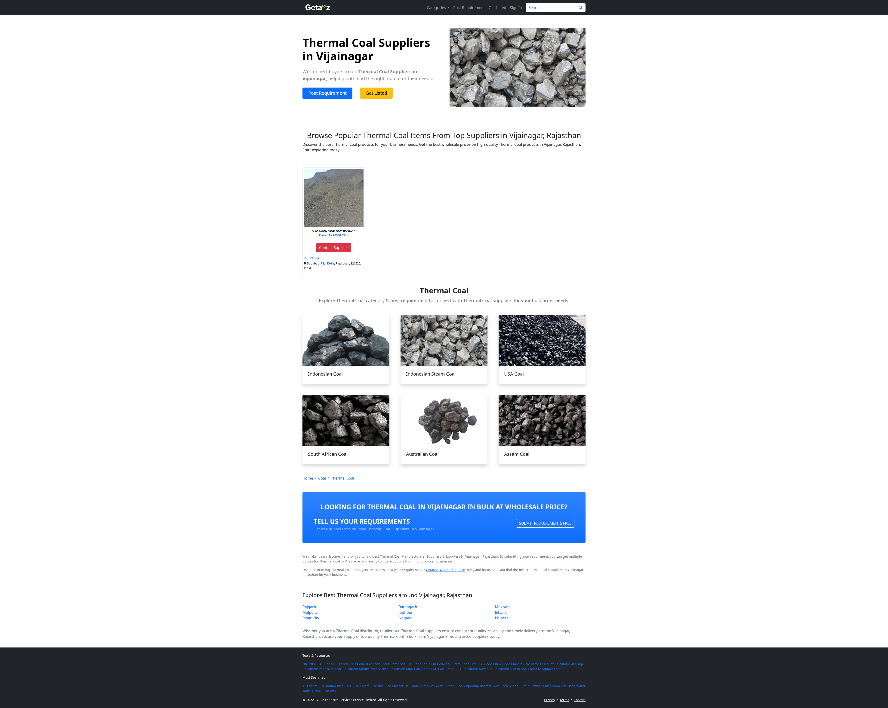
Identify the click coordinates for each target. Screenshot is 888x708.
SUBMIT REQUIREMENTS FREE (545, 523)
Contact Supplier (333, 247)
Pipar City (310, 617)
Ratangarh (408, 606)
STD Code (414, 664)
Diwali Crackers (324, 691)
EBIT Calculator (466, 669)
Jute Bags (568, 686)
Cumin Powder (530, 686)
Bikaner (501, 612)
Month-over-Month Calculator (382, 669)
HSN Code (341, 664)
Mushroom (551, 686)
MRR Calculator (418, 669)
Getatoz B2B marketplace (445, 570)
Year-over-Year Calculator (338, 669)
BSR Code (373, 664)
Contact (580, 700)
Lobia (414, 686)
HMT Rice (351, 686)
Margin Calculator (525, 664)
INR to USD (518, 669)
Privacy (549, 700)
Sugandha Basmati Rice (481, 686)
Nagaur (405, 617)
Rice (321, 686)
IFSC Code (484, 664)
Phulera (502, 617)
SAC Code (325, 664)
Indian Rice (334, 686)
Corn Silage (509, 686)
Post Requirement (469, 7)
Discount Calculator (555, 664)
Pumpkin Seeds (432, 686)
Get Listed (497, 7)
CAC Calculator (442, 669)
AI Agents (310, 686)
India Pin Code (433, 664)
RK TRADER (311, 258)
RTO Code (357, 664)
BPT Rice (384, 686)
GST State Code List (461, 664)
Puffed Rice (453, 686)
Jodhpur (406, 612)
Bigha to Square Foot (544, 669)
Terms (564, 700)
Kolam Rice (368, 686)
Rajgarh (309, 606)
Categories (437, 7)
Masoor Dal (401, 686)
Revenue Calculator (494, 669)
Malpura (309, 612)
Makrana (503, 606)
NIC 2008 (309, 664)
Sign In (516, 7)
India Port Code (394, 664)
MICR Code (501, 664)
